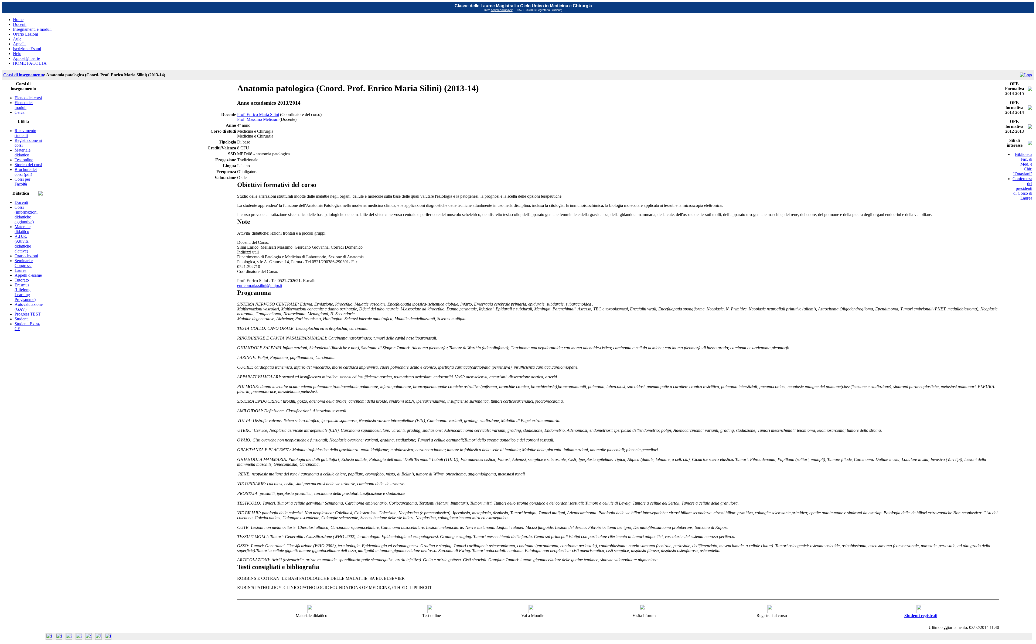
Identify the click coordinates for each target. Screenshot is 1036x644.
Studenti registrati (920, 615)
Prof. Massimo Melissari (257, 119)
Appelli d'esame (28, 275)
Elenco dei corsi (28, 97)
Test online (24, 159)
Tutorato (22, 280)
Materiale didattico (22, 152)
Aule (17, 39)
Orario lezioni (26, 256)
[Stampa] (108, 638)
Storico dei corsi (28, 164)
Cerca (20, 112)
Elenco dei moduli (24, 105)
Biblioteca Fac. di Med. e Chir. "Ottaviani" (1022, 164)
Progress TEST (28, 314)
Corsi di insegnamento (23, 75)
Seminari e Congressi (24, 263)
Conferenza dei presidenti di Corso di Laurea (1022, 188)
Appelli (19, 44)
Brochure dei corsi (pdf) (26, 172)
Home (18, 19)
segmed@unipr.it (502, 10)
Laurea (20, 270)
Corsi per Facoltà (22, 181)
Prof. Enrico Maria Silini (258, 114)
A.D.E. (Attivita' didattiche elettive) (23, 243)
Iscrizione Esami (27, 48)
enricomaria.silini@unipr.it (259, 285)
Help (17, 53)
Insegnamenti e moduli (32, 29)
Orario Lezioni (25, 34)
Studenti (22, 319)
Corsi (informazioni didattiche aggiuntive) (26, 214)
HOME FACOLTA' (30, 63)
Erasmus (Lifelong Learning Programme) (25, 292)
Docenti (19, 24)
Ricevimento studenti (25, 133)
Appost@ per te (26, 58)
